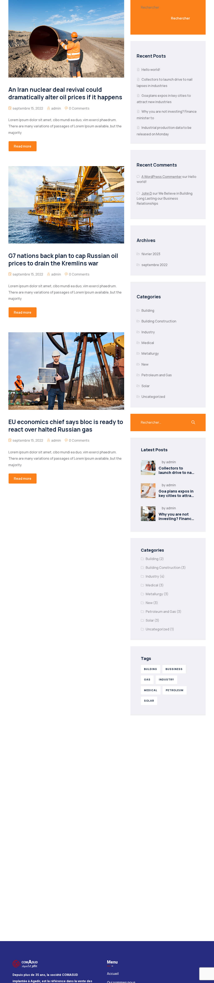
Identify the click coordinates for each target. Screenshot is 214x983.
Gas (147, 679)
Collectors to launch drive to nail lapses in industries (177, 473)
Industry (148, 332)
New (144, 364)
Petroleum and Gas (156, 375)
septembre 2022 (154, 265)
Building (147, 310)
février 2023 (150, 254)
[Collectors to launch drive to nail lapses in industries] (148, 467)
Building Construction (158, 321)
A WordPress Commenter (161, 176)
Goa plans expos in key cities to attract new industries (177, 496)
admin (56, 108)
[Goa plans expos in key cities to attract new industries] (148, 490)
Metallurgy (150, 353)
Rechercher (150, 7)
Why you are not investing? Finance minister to (176, 519)
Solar (145, 386)
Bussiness (174, 669)
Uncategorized (153, 396)
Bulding (150, 669)
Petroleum (174, 690)
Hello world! (150, 69)
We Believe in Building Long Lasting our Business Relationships (164, 198)
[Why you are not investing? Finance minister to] (148, 513)
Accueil (113, 973)
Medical (147, 342)
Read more (22, 146)
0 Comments (79, 108)
